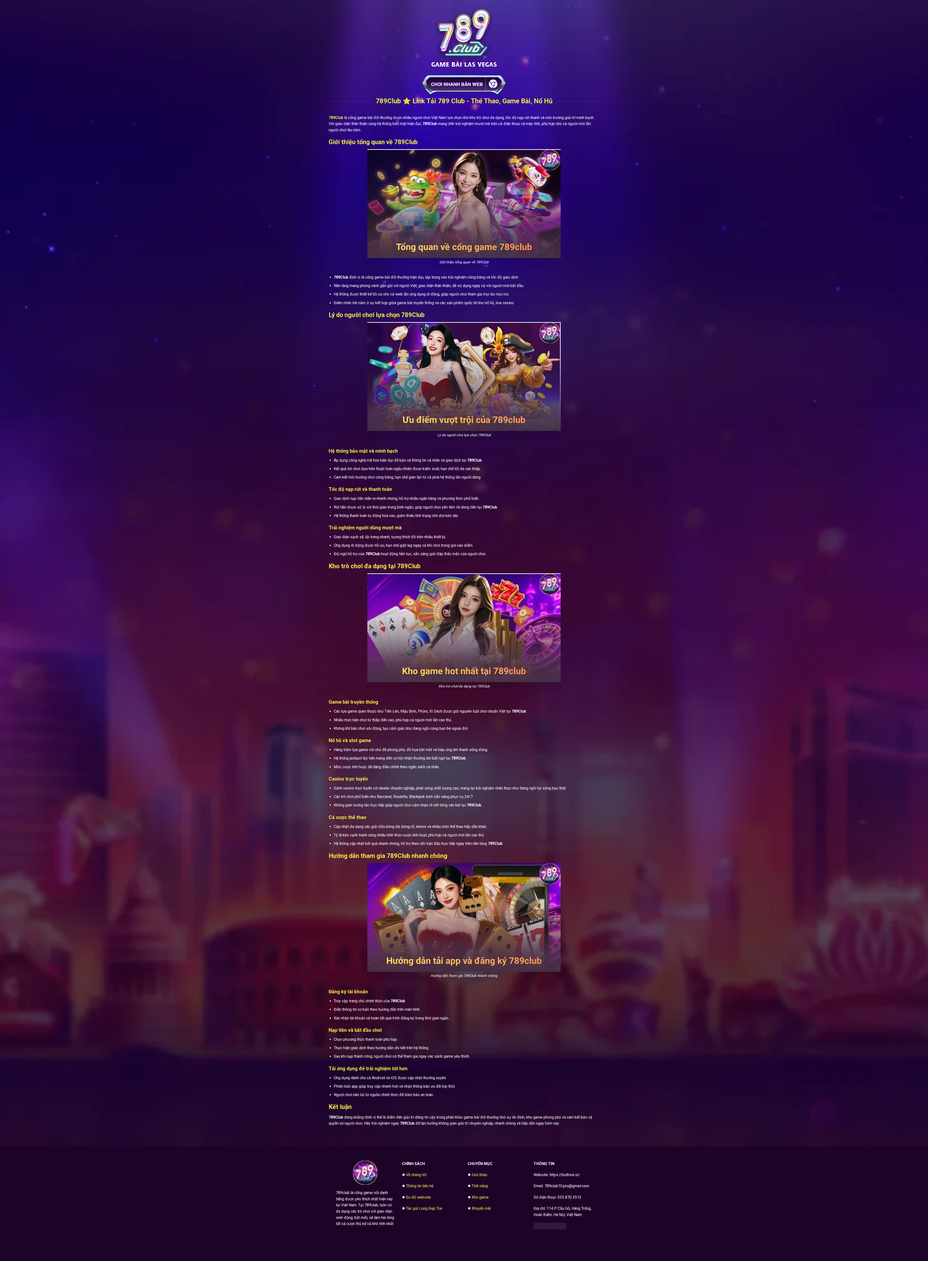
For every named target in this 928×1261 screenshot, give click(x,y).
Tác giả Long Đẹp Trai (424, 1208)
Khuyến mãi (481, 1208)
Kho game (480, 1197)
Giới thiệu (479, 1175)
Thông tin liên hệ (419, 1186)
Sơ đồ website (418, 1197)
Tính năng (480, 1186)
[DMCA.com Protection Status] (550, 1226)
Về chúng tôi (416, 1175)
